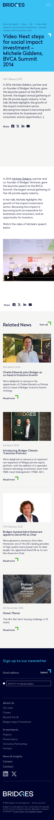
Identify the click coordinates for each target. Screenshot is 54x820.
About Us (8, 703)
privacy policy (26, 683)
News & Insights (12, 756)
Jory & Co (41, 803)
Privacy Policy (18, 811)
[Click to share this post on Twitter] (17, 126)
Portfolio (7, 748)
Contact (8, 766)
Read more (9, 398)
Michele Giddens (22, 178)
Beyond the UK (11, 717)
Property (7, 734)
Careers (7, 712)
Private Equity (10, 739)
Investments (10, 729)
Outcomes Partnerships (15, 743)
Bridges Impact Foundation (17, 721)
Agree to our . (21, 683)
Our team (8, 707)
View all (43, 324)
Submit (44, 672)
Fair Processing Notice (33, 811)
